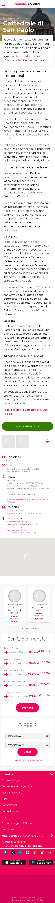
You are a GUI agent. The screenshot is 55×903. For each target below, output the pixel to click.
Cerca (27, 751)
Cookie (40, 900)
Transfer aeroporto (12, 792)
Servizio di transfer (28, 639)
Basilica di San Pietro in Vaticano (25, 60)
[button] (3, 4)
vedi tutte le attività (27, 628)
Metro (8, 510)
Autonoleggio (10, 811)
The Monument (12, 530)
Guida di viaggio (11, 780)
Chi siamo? (8, 829)
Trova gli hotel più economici (27, 760)
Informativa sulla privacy (23, 900)
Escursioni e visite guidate (17, 786)
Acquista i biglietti (26, 426)
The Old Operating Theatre (17, 533)
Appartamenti (10, 804)
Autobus (9, 513)
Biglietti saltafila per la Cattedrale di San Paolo (25, 499)
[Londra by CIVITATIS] (21, 4)
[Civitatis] (27, 886)
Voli (4, 817)
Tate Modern (11, 527)
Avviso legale (36, 897)
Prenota (44, 650)
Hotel (5, 798)
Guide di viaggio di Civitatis (18, 823)
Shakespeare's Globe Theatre (18, 524)
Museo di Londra (13, 522)
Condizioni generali (19, 897)
